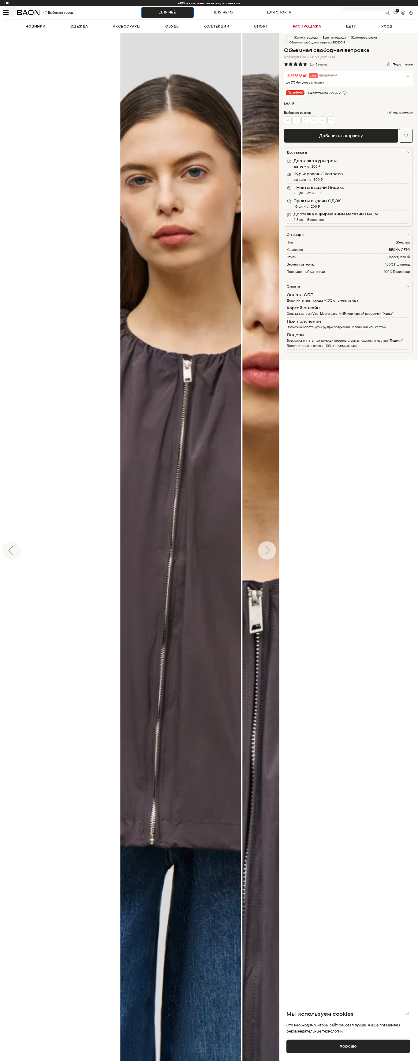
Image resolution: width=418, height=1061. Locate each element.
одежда (79, 26)
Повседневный (398, 257)
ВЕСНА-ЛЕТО (399, 250)
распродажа (307, 26)
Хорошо (348, 1046)
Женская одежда (306, 37)
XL (322, 119)
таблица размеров (400, 112)
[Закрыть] (407, 1013)
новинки (35, 26)
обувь (172, 26)
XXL (331, 119)
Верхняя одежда (334, 37)
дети (351, 26)
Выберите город (54, 12)
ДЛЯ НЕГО (223, 12)
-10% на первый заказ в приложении (209, 3)
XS (288, 119)
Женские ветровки (364, 37)
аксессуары (127, 26)
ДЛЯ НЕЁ (167, 12)
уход (387, 26)
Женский (403, 242)
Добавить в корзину (341, 135)
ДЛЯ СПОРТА (279, 12)
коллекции (216, 26)
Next (283, 550)
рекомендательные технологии (314, 1031)
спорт (261, 26)
